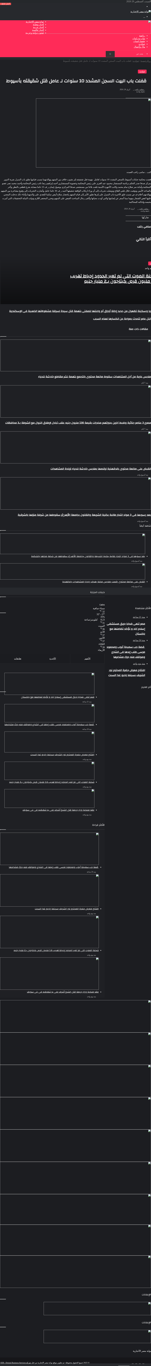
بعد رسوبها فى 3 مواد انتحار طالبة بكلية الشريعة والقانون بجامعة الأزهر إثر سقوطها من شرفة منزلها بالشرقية (88, 556)
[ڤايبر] (128, 1364)
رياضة (142, 36)
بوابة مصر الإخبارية (35, 22)
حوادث (142, 44)
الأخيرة (53, 658)
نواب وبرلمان (138, 38)
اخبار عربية (38, 27)
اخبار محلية (38, 24)
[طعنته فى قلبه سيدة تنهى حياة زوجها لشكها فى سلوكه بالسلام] (75, 1240)
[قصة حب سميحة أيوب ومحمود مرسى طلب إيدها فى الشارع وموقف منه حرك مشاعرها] (75, 1048)
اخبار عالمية (38, 30)
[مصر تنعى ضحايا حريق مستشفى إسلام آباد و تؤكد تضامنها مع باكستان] (49, 684)
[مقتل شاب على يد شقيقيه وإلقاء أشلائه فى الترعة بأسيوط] (75, 1272)
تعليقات (17, 658)
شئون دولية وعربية (35, 33)
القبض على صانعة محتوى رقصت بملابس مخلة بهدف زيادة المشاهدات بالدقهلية (103, 581)
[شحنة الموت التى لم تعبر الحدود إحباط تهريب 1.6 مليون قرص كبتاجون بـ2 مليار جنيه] (75, 1113)
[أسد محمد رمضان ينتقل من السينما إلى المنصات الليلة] (75, 1209)
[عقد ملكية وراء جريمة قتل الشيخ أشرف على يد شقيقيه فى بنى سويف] (75, 1145)
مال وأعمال (139, 47)
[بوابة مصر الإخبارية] (141, 11)
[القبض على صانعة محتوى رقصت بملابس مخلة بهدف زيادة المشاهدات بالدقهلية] (72, 571)
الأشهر (87, 658)
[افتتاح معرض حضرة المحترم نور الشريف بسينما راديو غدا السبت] (75, 1081)
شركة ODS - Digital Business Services (15, 1363)
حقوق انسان (139, 41)
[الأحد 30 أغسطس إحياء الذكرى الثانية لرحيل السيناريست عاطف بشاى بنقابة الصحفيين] (75, 1178)
